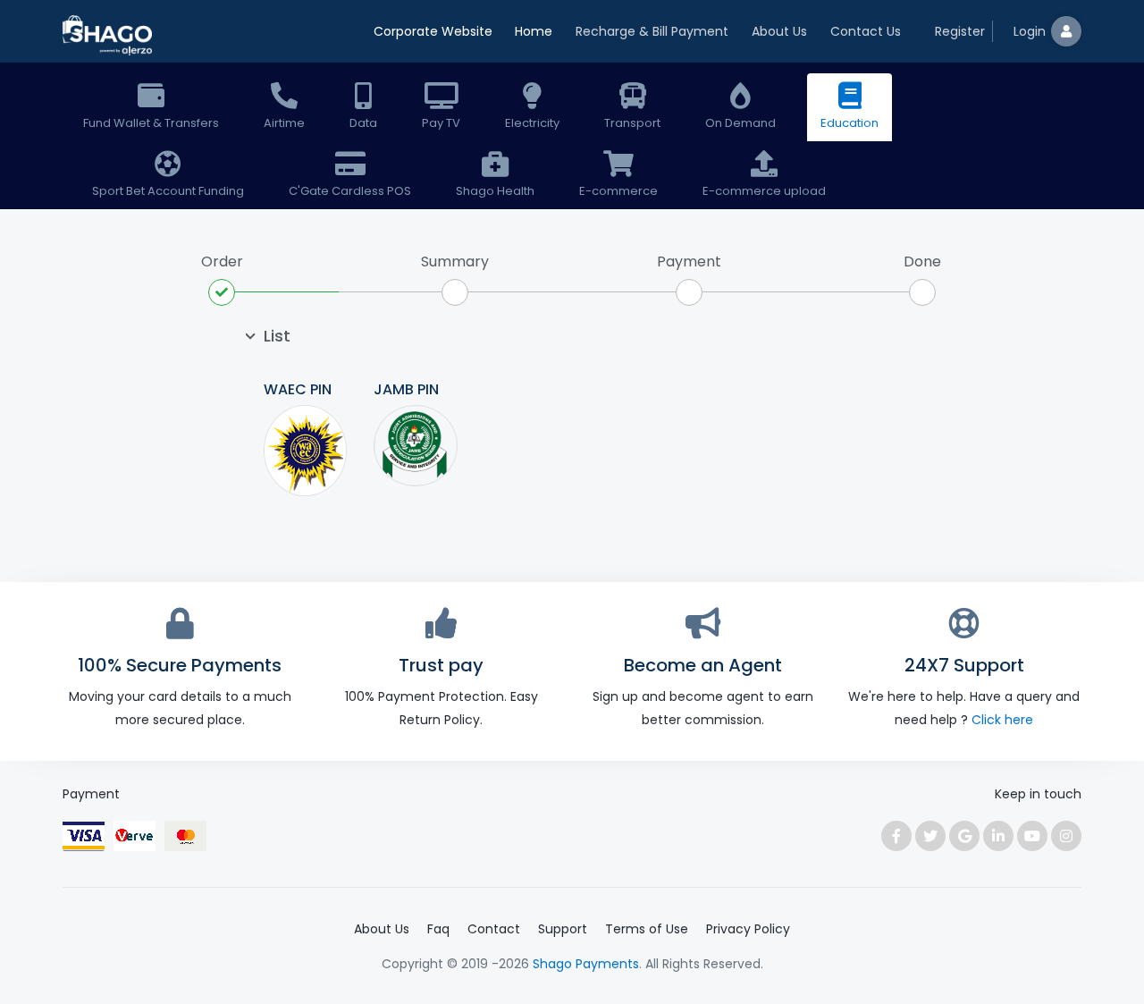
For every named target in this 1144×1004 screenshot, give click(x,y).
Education (849, 122)
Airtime (284, 122)
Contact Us (865, 31)
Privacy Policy (748, 929)
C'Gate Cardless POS (350, 190)
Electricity (532, 122)
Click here (1002, 720)
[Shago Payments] (107, 37)
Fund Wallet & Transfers (151, 122)
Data (363, 122)
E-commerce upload (764, 190)
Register (960, 31)
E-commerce (618, 190)
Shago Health (495, 190)
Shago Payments (586, 964)
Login (1030, 31)
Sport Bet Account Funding (168, 190)
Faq (438, 929)
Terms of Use (646, 929)
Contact (493, 929)
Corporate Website (433, 31)
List (277, 336)
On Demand (740, 122)
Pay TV (441, 122)
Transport (632, 122)
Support (562, 929)
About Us (779, 31)
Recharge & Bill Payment (652, 31)
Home (533, 31)
